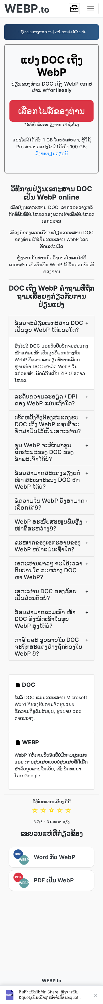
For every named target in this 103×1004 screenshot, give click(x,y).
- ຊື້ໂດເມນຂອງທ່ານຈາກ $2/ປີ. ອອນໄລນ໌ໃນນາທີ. (51, 32)
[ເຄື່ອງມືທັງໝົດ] (74, 8)
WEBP (30, 742)
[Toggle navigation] (91, 8)
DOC (28, 684)
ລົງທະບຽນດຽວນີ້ (51, 153)
